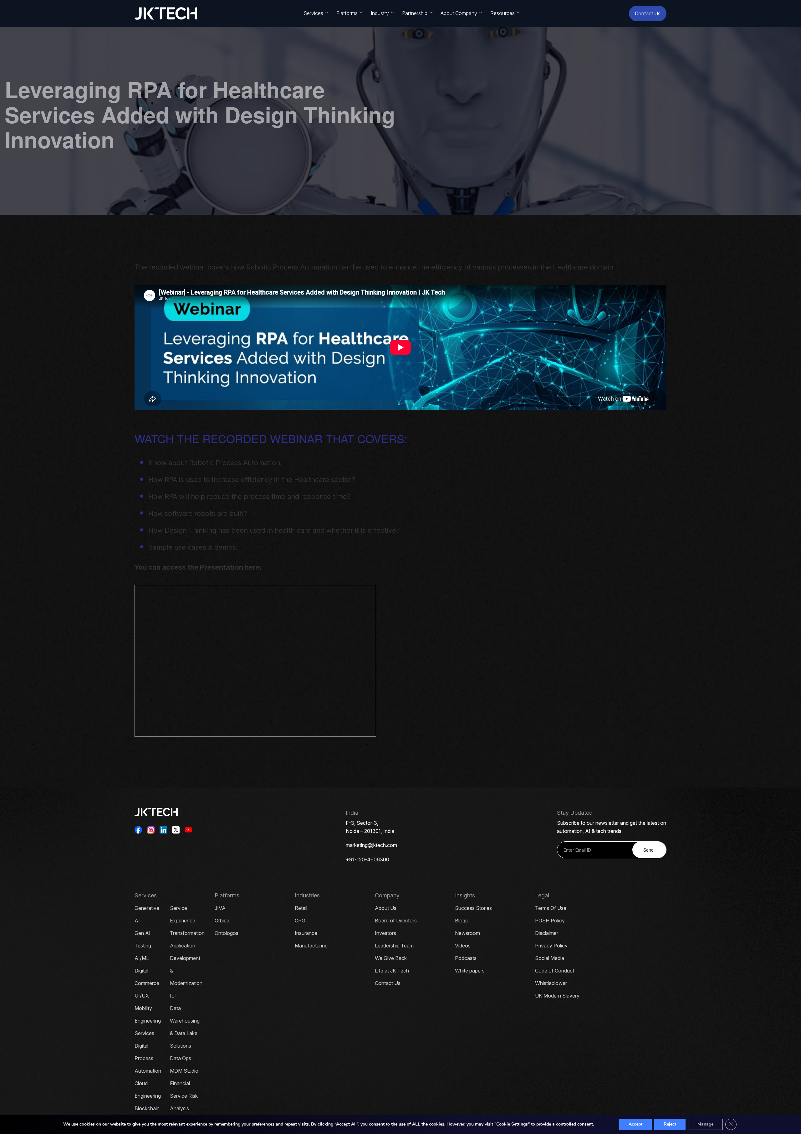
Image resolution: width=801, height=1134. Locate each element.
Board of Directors (396, 920)
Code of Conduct (554, 970)
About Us (385, 908)
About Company (459, 13)
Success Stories (473, 908)
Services (313, 13)
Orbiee (222, 920)
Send (648, 850)
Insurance (306, 933)
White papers (470, 970)
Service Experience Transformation (187, 920)
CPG (300, 920)
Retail (301, 908)
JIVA (220, 908)
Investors (385, 933)
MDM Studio (184, 1071)
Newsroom (467, 933)
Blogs (461, 920)
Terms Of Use (550, 908)
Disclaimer (546, 933)
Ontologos (226, 933)
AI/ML (142, 958)
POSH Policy (550, 920)
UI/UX (142, 996)
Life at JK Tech (392, 970)
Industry (380, 13)
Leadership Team (394, 945)
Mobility (143, 1008)
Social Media (549, 958)
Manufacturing (311, 945)
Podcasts (466, 958)
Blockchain (147, 1108)
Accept (635, 1124)
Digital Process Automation (148, 1058)
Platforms (347, 13)
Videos (463, 945)
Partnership (414, 13)
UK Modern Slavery (557, 996)
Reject (670, 1124)
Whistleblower (551, 983)
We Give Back (391, 958)
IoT (174, 996)
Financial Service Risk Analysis (184, 1095)
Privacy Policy (551, 945)
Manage (705, 1124)
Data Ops (180, 1058)
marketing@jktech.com (371, 845)
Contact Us (648, 13)
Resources (502, 13)
